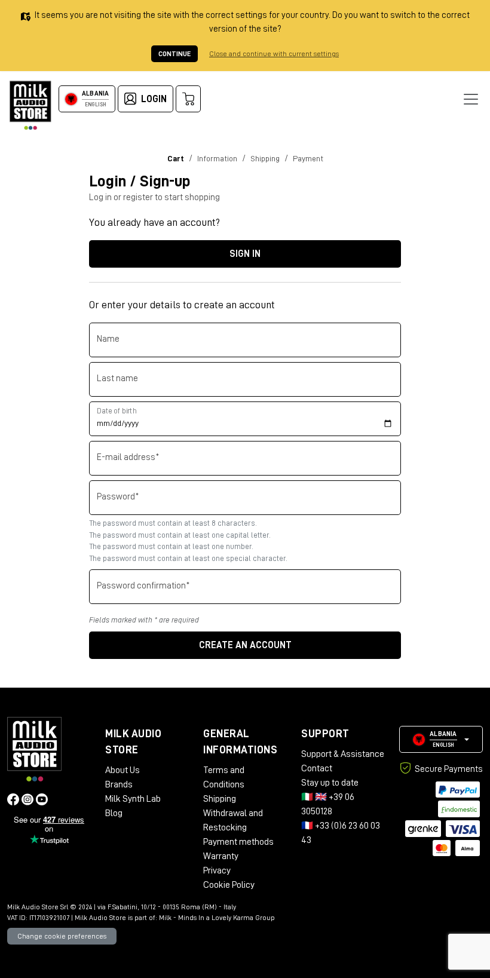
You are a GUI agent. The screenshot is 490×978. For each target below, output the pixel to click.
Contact (316, 768)
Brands (119, 784)
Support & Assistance (342, 754)
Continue (174, 53)
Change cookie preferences (61, 936)
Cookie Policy (229, 885)
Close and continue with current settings (274, 53)
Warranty (220, 856)
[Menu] (471, 99)
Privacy (217, 870)
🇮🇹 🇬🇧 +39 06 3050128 (327, 804)
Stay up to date (330, 782)
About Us (122, 770)
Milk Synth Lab (133, 799)
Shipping (219, 799)
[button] (441, 739)
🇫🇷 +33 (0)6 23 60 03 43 (340, 833)
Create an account (245, 645)
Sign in (245, 254)
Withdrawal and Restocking (233, 820)
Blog (113, 813)
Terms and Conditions (223, 777)
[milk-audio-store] (30, 105)
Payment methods (238, 842)
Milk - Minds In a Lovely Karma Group (217, 917)
